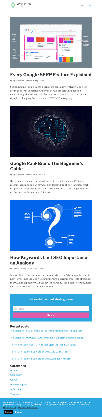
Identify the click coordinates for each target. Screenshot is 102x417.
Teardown (15, 394)
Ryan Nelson (19, 81)
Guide (13, 379)
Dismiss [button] (19, 412)
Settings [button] (8, 412)
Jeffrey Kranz (19, 269)
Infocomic (15, 389)
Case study (16, 375)
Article (41, 81)
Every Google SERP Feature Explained (50, 74)
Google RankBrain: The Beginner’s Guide (46, 166)
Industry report (18, 384)
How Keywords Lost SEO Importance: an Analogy (50, 260)
